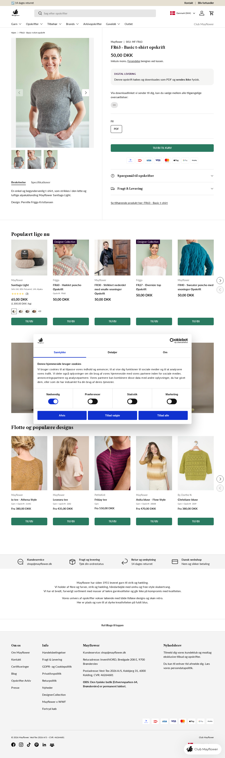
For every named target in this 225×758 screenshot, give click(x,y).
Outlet (129, 24)
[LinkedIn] (44, 745)
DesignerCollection (54, 694)
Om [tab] (165, 352)
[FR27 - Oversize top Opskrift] (154, 258)
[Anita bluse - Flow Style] (154, 463)
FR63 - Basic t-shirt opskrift (32, 33)
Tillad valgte (112, 415)
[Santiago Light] (29, 258)
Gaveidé (111, 24)
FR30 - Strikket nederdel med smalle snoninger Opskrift (110, 289)
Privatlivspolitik (51, 673)
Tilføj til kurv (162, 147)
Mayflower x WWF (54, 701)
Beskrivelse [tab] (18, 182)
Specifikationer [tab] (40, 182)
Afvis (62, 415)
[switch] (93, 401)
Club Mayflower (204, 24)
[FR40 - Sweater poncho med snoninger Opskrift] (196, 258)
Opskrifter (32, 24)
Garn (14, 24)
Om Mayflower (20, 652)
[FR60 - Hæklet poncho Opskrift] (71, 258)
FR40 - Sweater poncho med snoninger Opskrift (195, 287)
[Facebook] (13, 745)
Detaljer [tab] (112, 352)
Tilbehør (52, 24)
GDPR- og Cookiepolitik (57, 666)
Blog (14, 673)
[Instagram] (21, 745)
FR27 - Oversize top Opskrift (148, 287)
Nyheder (47, 687)
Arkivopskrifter (92, 24)
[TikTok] (29, 745)
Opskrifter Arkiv (21, 680)
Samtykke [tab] (60, 352)
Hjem (13, 33)
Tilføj (29, 521)
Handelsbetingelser (54, 652)
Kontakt (188, 2)
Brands (70, 24)
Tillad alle (163, 415)
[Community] (52, 745)
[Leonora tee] (71, 463)
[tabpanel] (52, 196)
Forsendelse (133, 61)
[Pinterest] (36, 745)
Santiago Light (20, 285)
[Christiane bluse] (196, 463)
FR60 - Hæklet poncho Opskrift (67, 287)
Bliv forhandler (206, 2)
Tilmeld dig (170, 652)
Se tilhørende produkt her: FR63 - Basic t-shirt (139, 202)
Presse (15, 687)
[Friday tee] (113, 463)
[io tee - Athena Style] (29, 463)
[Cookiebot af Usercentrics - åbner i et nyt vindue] (172, 340)
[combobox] (95, 13)
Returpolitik (49, 680)
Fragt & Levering (52, 659)
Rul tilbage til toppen (112, 625)
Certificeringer (20, 666)
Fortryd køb (49, 708)
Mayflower (116, 41)
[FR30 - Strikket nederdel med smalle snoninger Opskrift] (113, 258)
